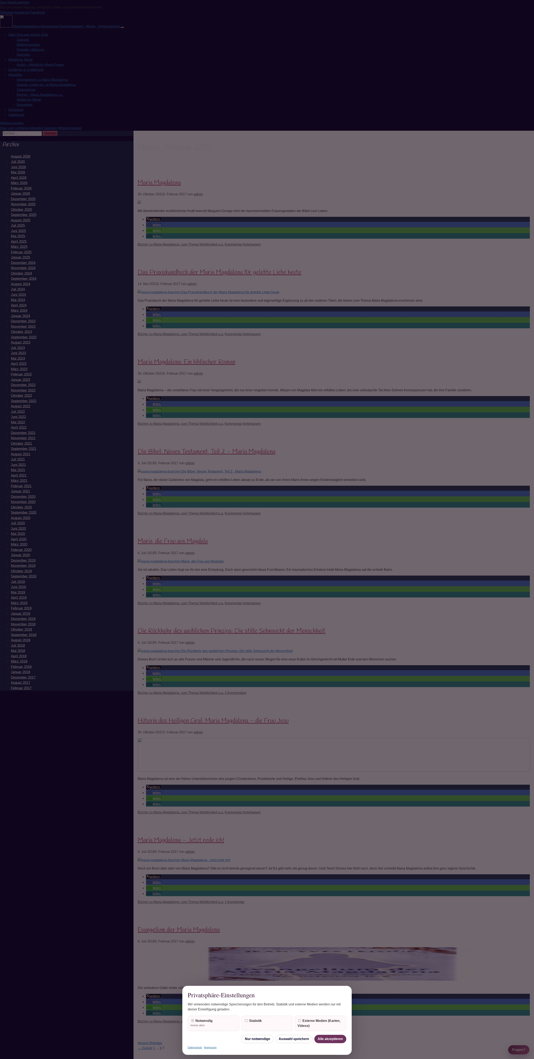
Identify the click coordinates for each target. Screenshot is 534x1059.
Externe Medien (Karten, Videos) (318, 1023)
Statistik (255, 1021)
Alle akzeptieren (330, 1039)
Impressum (210, 1047)
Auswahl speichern (294, 1039)
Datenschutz (195, 1047)
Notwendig (201, 1023)
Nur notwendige (257, 1039)
